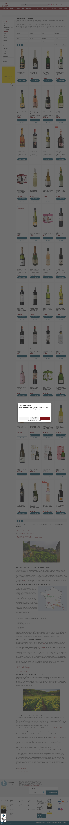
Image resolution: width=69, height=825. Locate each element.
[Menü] (5, 814)
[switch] (4, 821)
